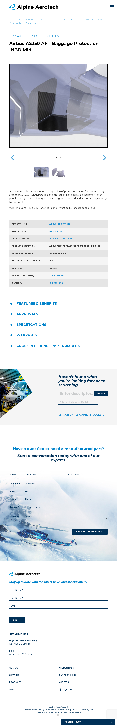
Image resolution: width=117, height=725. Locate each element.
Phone (13, 499)
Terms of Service (30, 710)
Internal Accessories (60, 239)
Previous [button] (12, 158)
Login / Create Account (58, 707)
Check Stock (56, 283)
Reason (14, 507)
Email (12, 491)
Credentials (66, 668)
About (13, 689)
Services (14, 675)
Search (100, 393)
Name (13, 474)
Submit (17, 620)
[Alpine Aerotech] (33, 7)
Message (14, 516)
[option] (58, 106)
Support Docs (67, 675)
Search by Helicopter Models (79, 414)
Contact (14, 668)
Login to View (56, 276)
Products (15, 19)
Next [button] (105, 158)
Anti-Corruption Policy (60, 710)
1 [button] (56, 158)
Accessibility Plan (86, 710)
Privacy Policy (44, 710)
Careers (64, 682)
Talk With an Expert (90, 531)
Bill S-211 (74, 710)
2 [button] (60, 158)
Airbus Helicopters (38, 19)
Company (14, 483)
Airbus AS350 (61, 19)
